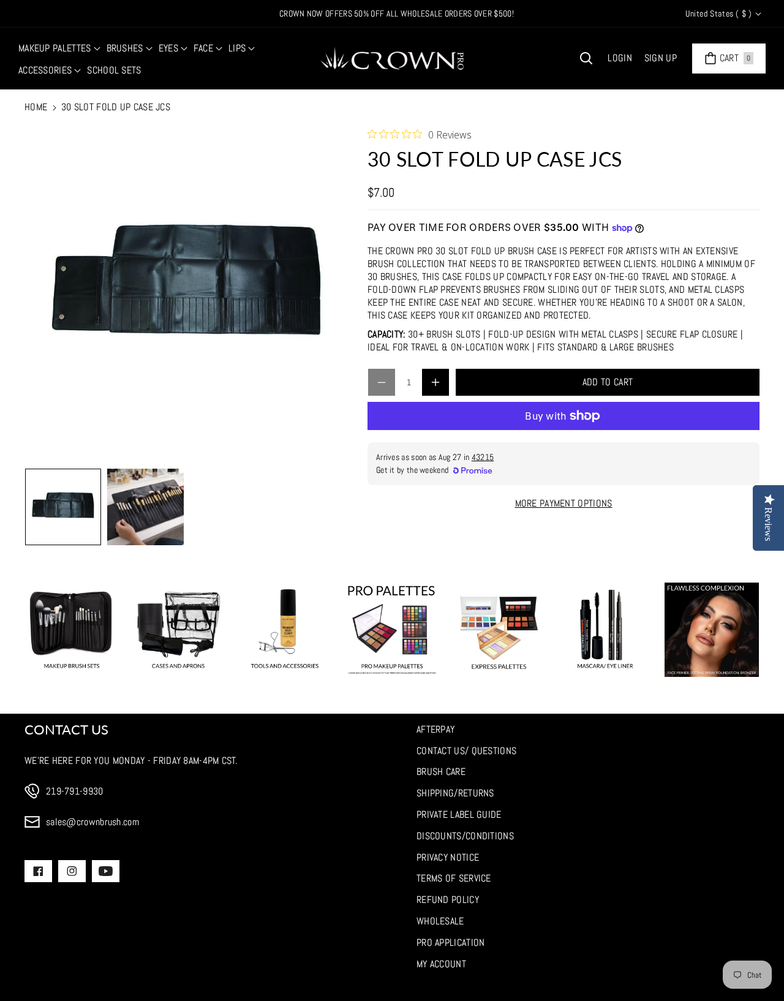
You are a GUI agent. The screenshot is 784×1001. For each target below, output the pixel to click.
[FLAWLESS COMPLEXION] (712, 630)
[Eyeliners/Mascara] (605, 630)
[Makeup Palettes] (392, 630)
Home (35, 106)
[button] (59, 48)
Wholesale (440, 921)
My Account (441, 964)
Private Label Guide (459, 814)
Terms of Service (454, 878)
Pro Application (451, 942)
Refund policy (448, 899)
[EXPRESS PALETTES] (498, 630)
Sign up (660, 57)
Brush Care (441, 771)
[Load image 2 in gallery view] (145, 507)
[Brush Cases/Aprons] (178, 630)
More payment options (563, 503)
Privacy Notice (448, 857)
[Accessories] (285, 630)
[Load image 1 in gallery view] (63, 507)
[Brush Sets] (71, 630)
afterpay (435, 729)
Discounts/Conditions (465, 835)
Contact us (66, 729)
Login (620, 57)
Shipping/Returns (455, 793)
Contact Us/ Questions (466, 750)
